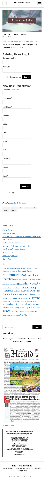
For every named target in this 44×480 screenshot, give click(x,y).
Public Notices (8, 230)
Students (5, 315)
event (16, 279)
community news (14, 275)
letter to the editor (30, 208)
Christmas (5, 271)
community (14, 271)
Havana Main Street (30, 301)
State (5, 141)
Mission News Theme (15, 477)
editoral (35, 275)
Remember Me (15, 77)
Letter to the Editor (19, 203)
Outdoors (37, 308)
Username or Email (10, 58)
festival (20, 279)
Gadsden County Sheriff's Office (20, 291)
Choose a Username (11, 89)
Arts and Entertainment (12, 268)
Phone (5, 167)
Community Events (25, 271)
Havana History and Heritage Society (13, 301)
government (25, 294)
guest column (27, 298)
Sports (34, 311)
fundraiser (32, 279)
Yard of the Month (14, 315)
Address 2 (6, 124)
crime (29, 275)
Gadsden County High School (11, 288)
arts (3, 268)
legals (29, 304)
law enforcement (18, 304)
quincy (6, 311)
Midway (16, 308)
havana (35, 298)
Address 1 (7, 115)
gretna (20, 298)
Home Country (8, 252)
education (8, 279)
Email (5, 176)
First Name (7, 98)
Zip (4, 150)
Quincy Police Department (19, 311)
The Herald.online (22, 2)
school (29, 311)
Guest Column (8, 259)
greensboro (13, 298)
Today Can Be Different (12, 243)
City (4, 132)
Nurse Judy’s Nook (9, 255)
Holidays (6, 304)
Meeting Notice (8, 233)
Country (6, 158)
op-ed (22, 307)
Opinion (30, 307)
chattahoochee (32, 268)
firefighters (26, 279)
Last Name (7, 106)
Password (6, 67)
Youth (23, 315)
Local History (9, 308)
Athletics (23, 268)
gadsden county (28, 283)
